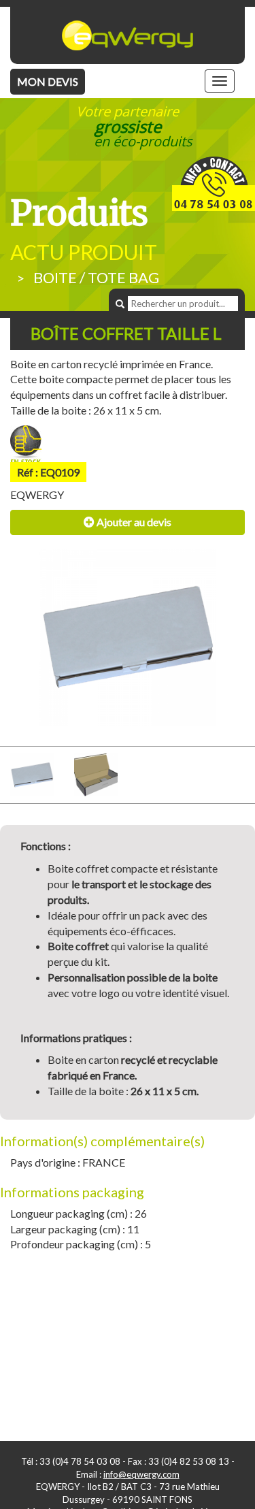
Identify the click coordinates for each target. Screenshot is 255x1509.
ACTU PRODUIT (83, 252)
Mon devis (47, 81)
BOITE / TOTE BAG (96, 277)
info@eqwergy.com (141, 1474)
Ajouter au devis (133, 521)
